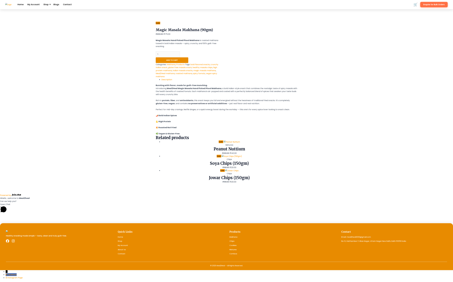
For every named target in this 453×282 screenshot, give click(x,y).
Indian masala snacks (183, 70)
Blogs (56, 4)
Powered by (6, 195)
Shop (120, 241)
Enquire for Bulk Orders (434, 4)
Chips (231, 241)
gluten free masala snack (180, 67)
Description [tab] (166, 79)
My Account (33, 4)
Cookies (233, 245)
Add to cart (172, 60)
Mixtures (233, 249)
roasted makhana (184, 73)
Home (20, 4)
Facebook (12, 274)
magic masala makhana (204, 70)
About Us (122, 249)
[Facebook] (6, 274)
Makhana (171, 64)
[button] (226, 208)
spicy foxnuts (199, 73)
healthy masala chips (202, 67)
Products (180, 64)
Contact (67, 4)
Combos (233, 253)
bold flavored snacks (200, 64)
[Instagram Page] (7, 277)
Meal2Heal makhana (165, 73)
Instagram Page (15, 277)
